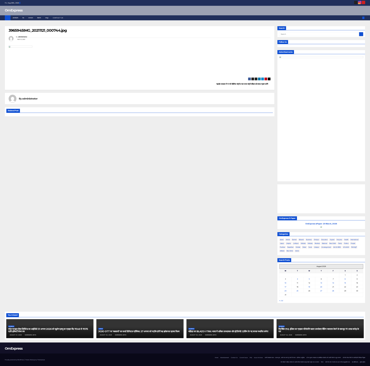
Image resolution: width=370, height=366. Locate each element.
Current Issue (244, 357)
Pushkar (282, 247)
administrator (22, 37)
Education (324, 239)
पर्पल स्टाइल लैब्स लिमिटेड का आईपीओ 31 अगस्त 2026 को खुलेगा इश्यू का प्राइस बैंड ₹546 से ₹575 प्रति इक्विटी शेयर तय (48, 330)
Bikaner (301, 239)
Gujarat (332, 239)
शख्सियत (282, 251)
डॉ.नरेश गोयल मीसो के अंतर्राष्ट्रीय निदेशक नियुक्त (354, 357)
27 (321, 291)
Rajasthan (290, 247)
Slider (304, 247)
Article (288, 239)
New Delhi (332, 243)
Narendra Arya (30, 335)
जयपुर (46, 18)
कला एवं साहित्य (337, 247)
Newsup (32, 360)
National (324, 243)
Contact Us (58, 18)
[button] (360, 18)
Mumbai (317, 243)
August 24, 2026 (286, 335)
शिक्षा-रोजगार (290, 251)
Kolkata (310, 243)
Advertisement (224, 357)
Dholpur (316, 239)
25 (297, 291)
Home (216, 357)
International (354, 239)
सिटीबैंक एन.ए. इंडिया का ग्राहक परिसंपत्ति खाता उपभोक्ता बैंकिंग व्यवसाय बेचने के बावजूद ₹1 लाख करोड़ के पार (318, 330)
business (309, 239)
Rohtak (298, 247)
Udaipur (316, 247)
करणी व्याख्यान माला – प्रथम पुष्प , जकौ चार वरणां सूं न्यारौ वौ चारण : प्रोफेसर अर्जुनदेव (285, 357)
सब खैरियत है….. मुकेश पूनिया (358, 362)
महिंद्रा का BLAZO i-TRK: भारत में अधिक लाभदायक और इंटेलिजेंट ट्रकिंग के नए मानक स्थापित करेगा (228, 331)
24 (285, 291)
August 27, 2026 (16, 335)
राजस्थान (30, 18)
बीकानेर (39, 18)
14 (333, 283)
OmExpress (14, 10)
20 (321, 287)
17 (285, 287)
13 (321, 283)
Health (346, 239)
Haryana (339, 239)
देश (23, 18)
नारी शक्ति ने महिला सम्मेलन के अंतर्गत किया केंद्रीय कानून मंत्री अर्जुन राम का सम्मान (299, 362)
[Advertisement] (321, 198)
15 (345, 283)
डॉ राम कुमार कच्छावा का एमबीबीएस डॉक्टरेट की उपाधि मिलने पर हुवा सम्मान (324, 357)
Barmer (294, 239)
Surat (310, 247)
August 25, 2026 (106, 335)
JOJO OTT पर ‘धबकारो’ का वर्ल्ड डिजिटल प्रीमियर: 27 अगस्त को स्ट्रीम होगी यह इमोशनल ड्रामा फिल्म (138, 331)
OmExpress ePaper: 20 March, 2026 (321, 224)
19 (309, 287)
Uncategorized (326, 247)
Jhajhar (288, 243)
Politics (346, 243)
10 (285, 283)
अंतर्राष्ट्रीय (15, 18)
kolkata (303, 243)
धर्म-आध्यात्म (346, 247)
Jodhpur (296, 243)
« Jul (281, 301)
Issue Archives (258, 357)
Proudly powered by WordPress (14, 360)
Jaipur (282, 243)
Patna (340, 243)
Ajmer (282, 239)
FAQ (251, 357)
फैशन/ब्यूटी (354, 247)
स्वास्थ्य (297, 251)
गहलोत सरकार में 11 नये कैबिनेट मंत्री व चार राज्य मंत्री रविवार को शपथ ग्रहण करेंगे (242, 84)
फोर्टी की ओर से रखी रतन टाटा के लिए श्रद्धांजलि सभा (337, 362)
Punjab (353, 243)
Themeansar (41, 360)
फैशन (322, 362)
